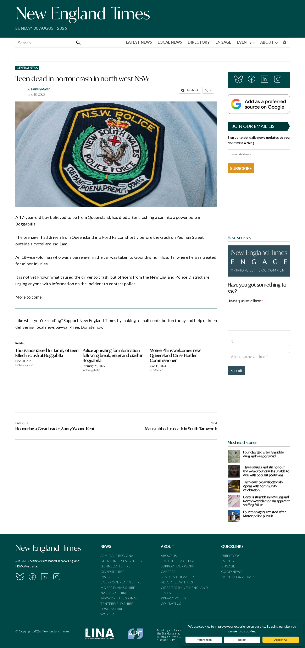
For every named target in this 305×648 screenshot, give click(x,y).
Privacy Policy (174, 598)
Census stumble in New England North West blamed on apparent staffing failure (266, 501)
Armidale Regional (117, 555)
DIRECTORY (199, 42)
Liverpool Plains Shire (121, 582)
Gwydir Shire (112, 571)
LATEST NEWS (139, 42)
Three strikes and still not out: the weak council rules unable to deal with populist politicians (266, 471)
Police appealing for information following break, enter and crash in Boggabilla (113, 355)
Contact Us (171, 603)
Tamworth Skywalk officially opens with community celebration (263, 486)
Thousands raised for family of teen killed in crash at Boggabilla (46, 353)
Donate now (92, 327)
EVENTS (244, 42)
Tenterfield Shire (116, 603)
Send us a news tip (177, 577)
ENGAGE (223, 42)
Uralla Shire (111, 609)
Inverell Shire (113, 577)
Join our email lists (178, 561)
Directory (230, 555)
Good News (231, 571)
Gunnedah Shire (115, 566)
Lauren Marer (40, 89)
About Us (169, 555)
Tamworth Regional (119, 598)
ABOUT (267, 42)
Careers (168, 571)
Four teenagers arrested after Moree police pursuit (264, 514)
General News (27, 68)
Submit (236, 370)
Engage (228, 566)
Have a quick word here (245, 301)
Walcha (107, 614)
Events (227, 561)
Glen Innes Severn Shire (122, 561)
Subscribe (241, 168)
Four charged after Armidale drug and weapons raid (263, 454)
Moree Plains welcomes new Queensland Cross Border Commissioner (175, 355)
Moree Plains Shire (117, 587)
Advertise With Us (177, 582)
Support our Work (177, 566)
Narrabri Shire (113, 593)
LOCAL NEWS (170, 42)
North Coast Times (238, 577)
